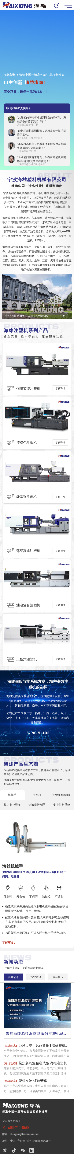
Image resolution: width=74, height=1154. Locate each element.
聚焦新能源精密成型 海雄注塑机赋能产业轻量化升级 (38, 1033)
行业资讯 (36, 976)
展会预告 (58, 976)
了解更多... (8, 942)
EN (56, 5)
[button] (60, 315)
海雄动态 (13, 977)
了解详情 (60, 388)
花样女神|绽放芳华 (25, 1080)
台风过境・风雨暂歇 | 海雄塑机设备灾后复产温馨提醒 (37, 1045)
